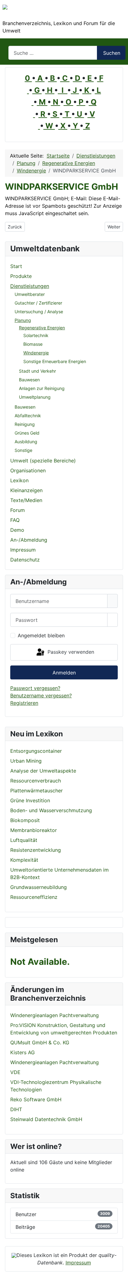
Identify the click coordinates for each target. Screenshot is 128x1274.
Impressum (23, 550)
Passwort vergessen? (35, 688)
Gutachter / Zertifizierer (38, 303)
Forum (17, 510)
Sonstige (23, 450)
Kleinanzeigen (26, 490)
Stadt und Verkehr (37, 371)
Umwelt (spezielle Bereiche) (43, 460)
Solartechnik (35, 335)
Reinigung (25, 424)
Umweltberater (30, 294)
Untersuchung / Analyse (39, 311)
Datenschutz (25, 560)
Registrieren (24, 703)
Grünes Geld (27, 433)
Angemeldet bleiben (41, 635)
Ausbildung (26, 441)
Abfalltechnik (28, 415)
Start (16, 266)
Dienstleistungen (29, 286)
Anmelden (64, 673)
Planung (23, 320)
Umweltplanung (35, 397)
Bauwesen (29, 379)
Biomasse (33, 344)
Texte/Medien (26, 500)
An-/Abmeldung (28, 540)
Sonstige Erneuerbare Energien (54, 361)
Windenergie (36, 352)
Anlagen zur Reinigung (42, 388)
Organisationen (28, 470)
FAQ (15, 520)
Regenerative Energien (42, 327)
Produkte (21, 276)
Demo (17, 530)
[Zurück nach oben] (120, 1266)
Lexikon (19, 480)
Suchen (111, 53)
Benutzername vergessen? (41, 695)
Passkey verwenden (70, 652)
